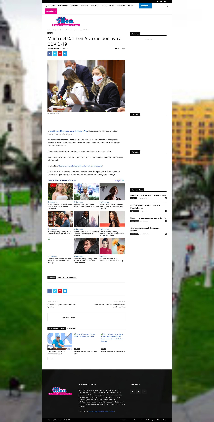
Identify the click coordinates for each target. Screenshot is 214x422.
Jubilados (50, 6)
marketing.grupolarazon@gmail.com (102, 411)
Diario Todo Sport (149, 420)
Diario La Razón (137, 420)
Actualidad (63, 6)
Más (130, 6)
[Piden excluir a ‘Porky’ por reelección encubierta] (59, 341)
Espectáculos (108, 6)
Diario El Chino (162, 420)
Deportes (121, 6)
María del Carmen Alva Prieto (67, 277)
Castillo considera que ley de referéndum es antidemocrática (109, 306)
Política (95, 6)
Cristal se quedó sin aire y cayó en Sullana (148, 195)
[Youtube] (165, 1)
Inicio (49, 30)
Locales (74, 6)
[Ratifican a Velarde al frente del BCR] (113, 341)
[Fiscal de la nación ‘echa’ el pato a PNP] (86, 341)
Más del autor (72, 328)
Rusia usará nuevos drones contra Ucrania (148, 218)
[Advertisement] (86, 122)
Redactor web (54, 48)
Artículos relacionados (56, 328)
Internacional (135, 221)
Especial (84, 6)
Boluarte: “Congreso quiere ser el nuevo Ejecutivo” (61, 306)
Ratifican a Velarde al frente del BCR (113, 351)
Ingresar (144, 6)
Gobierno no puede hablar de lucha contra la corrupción (80, 166)
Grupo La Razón (124, 420)
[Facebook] (157, 1)
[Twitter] (161, 1)
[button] (166, 6)
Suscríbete (51, 11)
